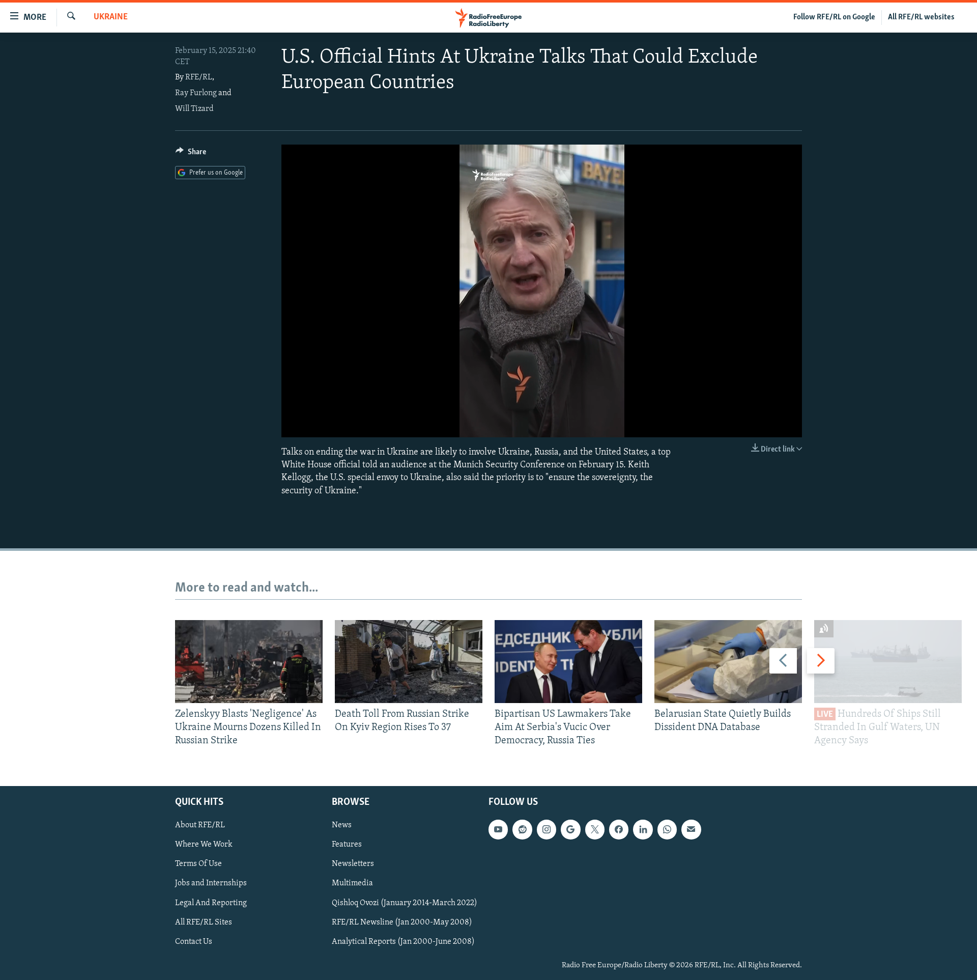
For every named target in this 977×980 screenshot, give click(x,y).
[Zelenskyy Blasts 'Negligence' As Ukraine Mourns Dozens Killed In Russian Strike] (249, 661)
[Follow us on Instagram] (546, 829)
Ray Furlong (196, 93)
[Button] (191, 154)
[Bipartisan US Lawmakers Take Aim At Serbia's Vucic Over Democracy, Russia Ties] (568, 661)
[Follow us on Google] (570, 829)
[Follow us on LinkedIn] (642, 829)
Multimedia (352, 883)
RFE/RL (198, 77)
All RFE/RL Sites (203, 922)
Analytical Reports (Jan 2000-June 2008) (403, 941)
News (342, 825)
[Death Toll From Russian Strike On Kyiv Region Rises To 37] (408, 661)
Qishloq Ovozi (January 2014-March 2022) (404, 903)
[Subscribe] (691, 829)
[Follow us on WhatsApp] (667, 829)
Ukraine (111, 17)
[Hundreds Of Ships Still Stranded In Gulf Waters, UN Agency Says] (888, 661)
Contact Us (193, 941)
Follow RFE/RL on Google (834, 17)
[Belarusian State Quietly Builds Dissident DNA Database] (728, 661)
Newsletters (353, 864)
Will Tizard (194, 109)
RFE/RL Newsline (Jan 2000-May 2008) (402, 922)
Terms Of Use (198, 864)
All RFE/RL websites (921, 17)
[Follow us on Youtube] (498, 829)
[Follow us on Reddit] (522, 829)
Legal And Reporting (211, 903)
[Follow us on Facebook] (618, 829)
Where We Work (204, 845)
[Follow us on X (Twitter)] (595, 829)
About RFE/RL (200, 825)
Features (347, 845)
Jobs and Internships (211, 883)
